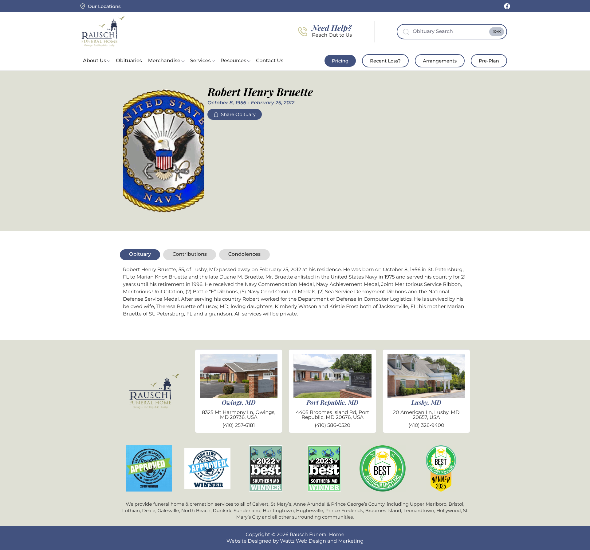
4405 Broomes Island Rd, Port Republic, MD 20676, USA (332, 415)
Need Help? (332, 28)
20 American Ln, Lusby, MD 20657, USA (426, 415)
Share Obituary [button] (238, 114)
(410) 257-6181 (238, 425)
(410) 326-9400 (426, 425)
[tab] (140, 254)
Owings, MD (239, 402)
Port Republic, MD (333, 402)
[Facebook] (507, 6)
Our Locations (104, 6)
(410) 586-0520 (332, 425)
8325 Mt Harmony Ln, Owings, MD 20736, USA (238, 415)
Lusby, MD (426, 402)
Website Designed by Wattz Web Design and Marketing (295, 541)
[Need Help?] (302, 31)
